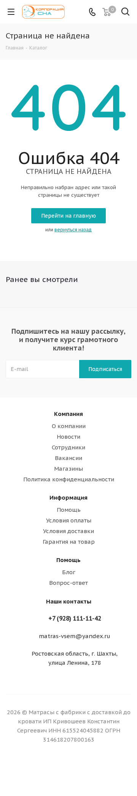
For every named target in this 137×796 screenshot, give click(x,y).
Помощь (69, 509)
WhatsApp (68, 769)
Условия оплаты (68, 520)
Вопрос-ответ (68, 582)
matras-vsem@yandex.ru (74, 636)
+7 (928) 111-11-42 (74, 618)
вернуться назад (73, 229)
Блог (68, 572)
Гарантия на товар (69, 541)
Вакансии (68, 458)
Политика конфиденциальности (68, 479)
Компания (68, 413)
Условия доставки (68, 531)
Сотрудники (68, 447)
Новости (68, 436)
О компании (69, 426)
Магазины (68, 468)
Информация (68, 497)
